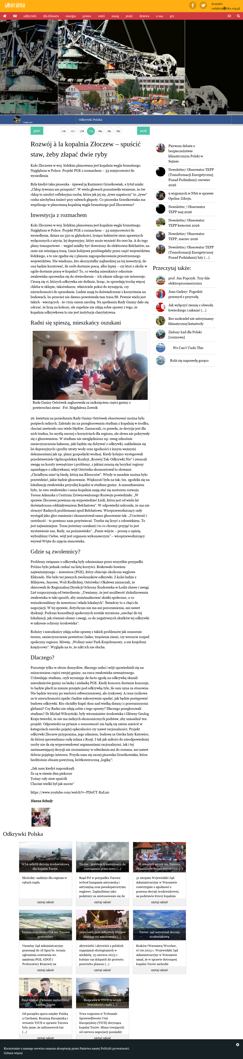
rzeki (101, 16)
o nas (159, 16)
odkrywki (30, 16)
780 (100, 131)
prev (37, 131)
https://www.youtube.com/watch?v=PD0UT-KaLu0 (70, 792)
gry (172, 16)
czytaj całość (45, 902)
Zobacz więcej (13, 1053)
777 (73, 131)
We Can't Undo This (188, 348)
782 (118, 131)
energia (71, 16)
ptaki (129, 16)
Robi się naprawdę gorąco (189, 360)
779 (91, 130)
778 (82, 131)
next (143, 131)
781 (109, 131)
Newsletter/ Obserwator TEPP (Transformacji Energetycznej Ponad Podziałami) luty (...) (191, 252)
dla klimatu (51, 16)
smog (115, 16)
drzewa (144, 16)
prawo (87, 16)
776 (64, 131)
